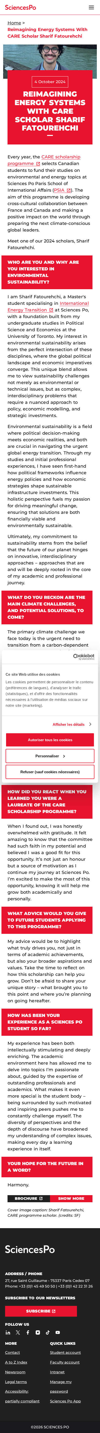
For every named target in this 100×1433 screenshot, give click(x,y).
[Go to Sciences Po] (30, 1252)
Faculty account (65, 1362)
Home (14, 23)
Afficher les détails (69, 724)
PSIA (59, 190)
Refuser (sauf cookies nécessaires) (50, 772)
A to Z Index (16, 1362)
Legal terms (16, 1381)
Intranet (57, 1372)
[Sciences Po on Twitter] (18, 1333)
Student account (65, 1352)
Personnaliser (47, 756)
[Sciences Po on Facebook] (28, 1333)
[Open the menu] (91, 7)
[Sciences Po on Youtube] (58, 1333)
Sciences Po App (65, 1401)
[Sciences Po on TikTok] (48, 1333)
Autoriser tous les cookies (50, 740)
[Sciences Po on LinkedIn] (8, 1333)
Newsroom (15, 1372)
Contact (12, 1352)
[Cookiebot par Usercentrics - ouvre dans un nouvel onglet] (73, 657)
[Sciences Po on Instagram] (38, 1333)
